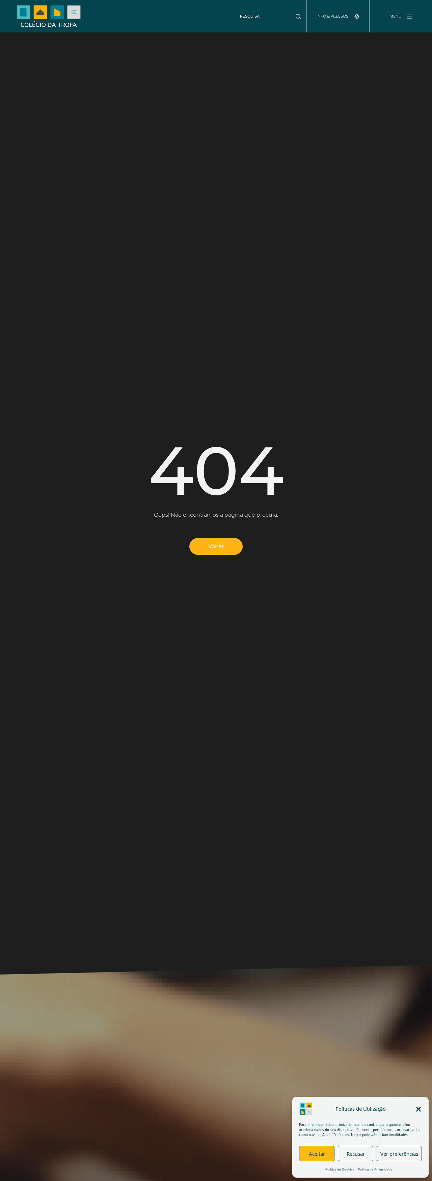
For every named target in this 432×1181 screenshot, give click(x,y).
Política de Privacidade (375, 1169)
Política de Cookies (339, 1169)
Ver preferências (399, 1153)
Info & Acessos (333, 16)
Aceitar (317, 1153)
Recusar (356, 1153)
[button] (418, 1108)
